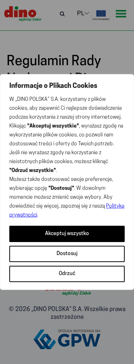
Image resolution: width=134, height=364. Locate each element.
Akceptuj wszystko (67, 233)
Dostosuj (67, 254)
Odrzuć (67, 274)
